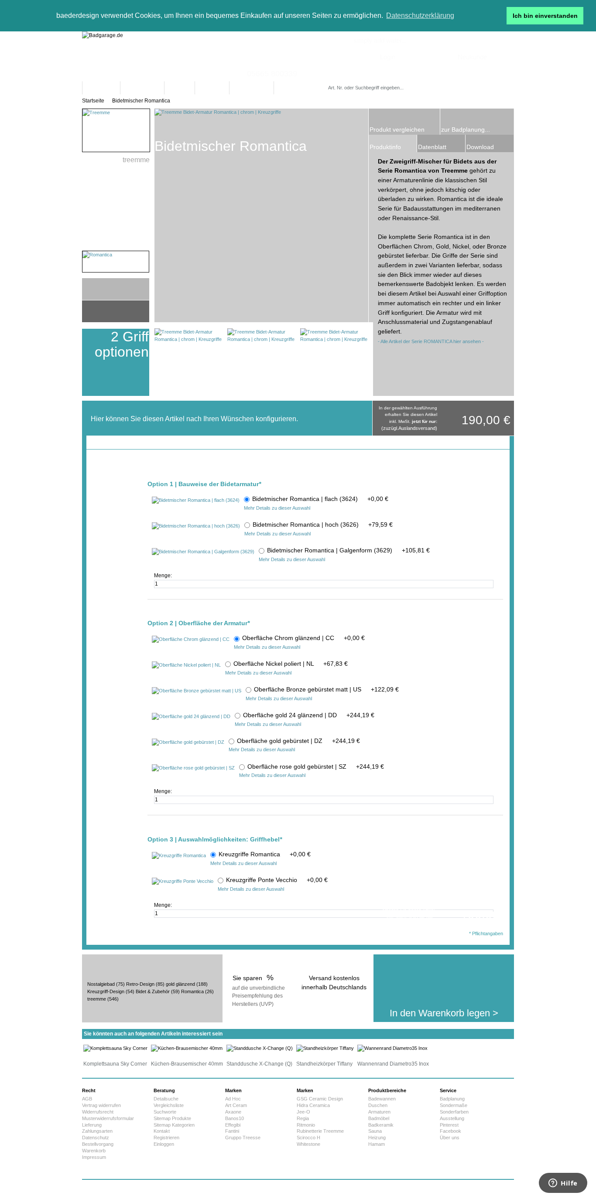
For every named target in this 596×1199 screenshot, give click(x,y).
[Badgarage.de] (298, 56)
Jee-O (303, 1111)
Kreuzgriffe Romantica (265, 854)
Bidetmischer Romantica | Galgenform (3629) (348, 550)
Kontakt (162, 1131)
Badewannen (382, 1098)
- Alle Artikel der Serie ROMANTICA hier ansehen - (431, 341)
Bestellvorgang (97, 1144)
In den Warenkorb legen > (444, 1013)
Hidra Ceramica (313, 1105)
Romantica (192, 991)
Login (387, 57)
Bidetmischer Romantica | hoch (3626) (323, 524)
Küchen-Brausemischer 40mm (187, 1064)
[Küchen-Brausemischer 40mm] (187, 1048)
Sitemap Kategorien (174, 1124)
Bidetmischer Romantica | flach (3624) (320, 498)
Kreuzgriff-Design (105, 991)
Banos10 (234, 1118)
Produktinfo (385, 146)
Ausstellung (452, 1118)
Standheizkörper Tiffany (324, 1064)
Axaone (233, 1111)
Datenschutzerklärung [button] (420, 15)
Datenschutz (95, 1137)
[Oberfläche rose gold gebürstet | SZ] (193, 768)
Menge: (163, 575)
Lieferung (92, 1124)
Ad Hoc (233, 1098)
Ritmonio (306, 1124)
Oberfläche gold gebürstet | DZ (298, 740)
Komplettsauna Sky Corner (115, 1064)
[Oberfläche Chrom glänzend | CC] (190, 639)
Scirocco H (308, 1137)
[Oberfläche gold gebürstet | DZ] (188, 742)
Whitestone (308, 1144)
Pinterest (449, 1124)
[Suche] (430, 88)
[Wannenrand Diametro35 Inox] (392, 1048)
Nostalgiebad (101, 984)
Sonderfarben (454, 1111)
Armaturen (379, 1111)
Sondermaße (453, 1105)
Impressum (94, 1157)
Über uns (449, 1137)
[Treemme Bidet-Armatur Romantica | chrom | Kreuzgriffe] (188, 362)
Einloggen (164, 1144)
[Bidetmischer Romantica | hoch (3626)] (196, 526)
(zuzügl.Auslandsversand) (409, 428)
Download (480, 146)
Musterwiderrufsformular (108, 1118)
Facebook (450, 1131)
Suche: (330, 79)
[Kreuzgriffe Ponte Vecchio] (182, 881)
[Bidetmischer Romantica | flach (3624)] (196, 500)
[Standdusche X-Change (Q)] (259, 1048)
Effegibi (232, 1124)
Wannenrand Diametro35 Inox (393, 1064)
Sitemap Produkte (172, 1118)
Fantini (232, 1131)
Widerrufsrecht (97, 1111)
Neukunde (472, 57)
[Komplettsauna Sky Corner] (115, 1048)
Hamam (376, 1144)
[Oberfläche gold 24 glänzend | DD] (191, 716)
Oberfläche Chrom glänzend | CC (303, 637)
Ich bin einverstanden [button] (545, 15)
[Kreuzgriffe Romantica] (179, 855)
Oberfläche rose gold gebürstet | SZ (315, 766)
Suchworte (165, 1111)
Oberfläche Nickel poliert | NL (290, 663)
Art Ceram (236, 1105)
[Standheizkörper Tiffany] (325, 1048)
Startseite (93, 101)
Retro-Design (140, 984)
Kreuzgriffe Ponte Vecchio (277, 879)
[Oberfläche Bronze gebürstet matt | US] (196, 691)
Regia (303, 1118)
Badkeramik (381, 1124)
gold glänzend (180, 984)
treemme (96, 998)
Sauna (375, 1131)
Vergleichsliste (169, 1105)
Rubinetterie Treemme (320, 1131)
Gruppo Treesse (242, 1137)
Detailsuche (166, 1098)
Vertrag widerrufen (101, 1105)
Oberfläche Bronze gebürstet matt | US (326, 689)
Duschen (377, 1105)
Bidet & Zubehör (153, 991)
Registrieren (166, 1137)
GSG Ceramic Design (320, 1098)
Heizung (377, 1137)
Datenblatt (432, 146)
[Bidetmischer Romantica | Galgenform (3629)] (203, 552)
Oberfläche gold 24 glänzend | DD (308, 715)
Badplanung (452, 1098)
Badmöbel (378, 1118)
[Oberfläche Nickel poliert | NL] (186, 665)
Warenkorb (94, 1150)
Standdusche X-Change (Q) (259, 1064)
